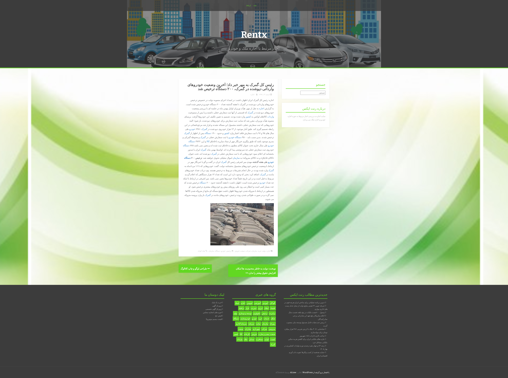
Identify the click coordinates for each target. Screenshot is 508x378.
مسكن (251, 339)
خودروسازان (245, 318)
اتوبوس (249, 303)
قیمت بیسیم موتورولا (214, 319)
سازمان (236, 157)
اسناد (237, 303)
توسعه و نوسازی (245, 313)
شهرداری (256, 329)
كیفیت (272, 339)
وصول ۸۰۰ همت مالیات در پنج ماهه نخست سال (307, 312)
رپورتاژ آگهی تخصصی (213, 309)
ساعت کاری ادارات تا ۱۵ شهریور (312, 335)
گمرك (273, 344)
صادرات (248, 329)
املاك (266, 308)
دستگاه (208, 133)
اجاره (252, 94)
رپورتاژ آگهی (217, 305)
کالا (208, 141)
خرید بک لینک (217, 302)
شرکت (248, 251)
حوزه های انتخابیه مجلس (212, 312)
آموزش (265, 303)
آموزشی (257, 303)
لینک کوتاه (202, 251)
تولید (264, 251)
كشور (236, 334)
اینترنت (253, 308)
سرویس (272, 329)
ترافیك (241, 308)
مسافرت (259, 339)
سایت (258, 323)
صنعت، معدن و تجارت (266, 334)
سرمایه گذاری (241, 323)
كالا (241, 334)
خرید (259, 251)
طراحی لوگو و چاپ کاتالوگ (194, 268)
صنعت (242, 251)
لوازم (267, 339)
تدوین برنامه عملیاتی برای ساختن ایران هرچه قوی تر (304, 302)
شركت (264, 329)
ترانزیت (272, 313)
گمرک (250, 112)
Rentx (254, 34)
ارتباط (248, 5)
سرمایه (251, 323)
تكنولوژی (256, 313)
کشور (248, 116)
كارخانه (247, 334)
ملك (245, 339)
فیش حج (218, 315)
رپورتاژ (272, 323)
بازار (247, 308)
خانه (255, 5)
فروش (237, 251)
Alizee (293, 372)
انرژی (260, 308)
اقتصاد (272, 308)
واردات (270, 116)
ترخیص (229, 251)
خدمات (266, 318)
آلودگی (272, 303)
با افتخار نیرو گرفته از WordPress (315, 372)
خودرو (192, 129)
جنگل (273, 318)
